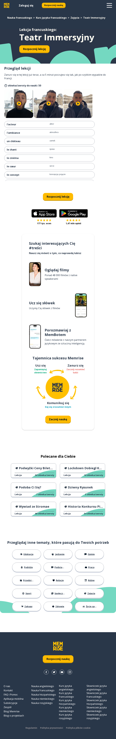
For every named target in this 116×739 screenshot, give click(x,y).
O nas (7, 686)
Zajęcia (75, 17)
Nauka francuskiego (19, 17)
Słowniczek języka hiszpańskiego (97, 702)
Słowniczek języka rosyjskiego (97, 716)
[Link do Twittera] (54, 672)
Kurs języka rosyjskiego (65, 716)
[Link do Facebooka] (46, 672)
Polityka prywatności (51, 727)
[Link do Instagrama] (69, 672)
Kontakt (8, 690)
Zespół (7, 707)
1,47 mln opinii (73, 223)
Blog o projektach (14, 715)
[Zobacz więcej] (109, 5)
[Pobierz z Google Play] (73, 213)
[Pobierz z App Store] (44, 213)
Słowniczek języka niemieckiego (97, 709)
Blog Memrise (11, 711)
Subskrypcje (10, 703)
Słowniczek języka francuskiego (97, 694)
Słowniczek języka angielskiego (97, 687)
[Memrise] (6, 5)
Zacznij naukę (58, 419)
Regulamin (31, 727)
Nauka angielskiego (42, 686)
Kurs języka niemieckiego (66, 709)
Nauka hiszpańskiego (43, 694)
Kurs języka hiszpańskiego (67, 702)
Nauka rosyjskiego (42, 703)
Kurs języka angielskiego (66, 687)
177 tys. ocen (44, 223)
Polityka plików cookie (78, 727)
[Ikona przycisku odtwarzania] (19, 103)
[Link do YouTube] (62, 672)
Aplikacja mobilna (13, 698)
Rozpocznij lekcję (34, 49)
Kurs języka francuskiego (51, 17)
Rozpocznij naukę (53, 5)
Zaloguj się (26, 5)
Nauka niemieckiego (42, 698)
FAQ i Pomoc (11, 694)
